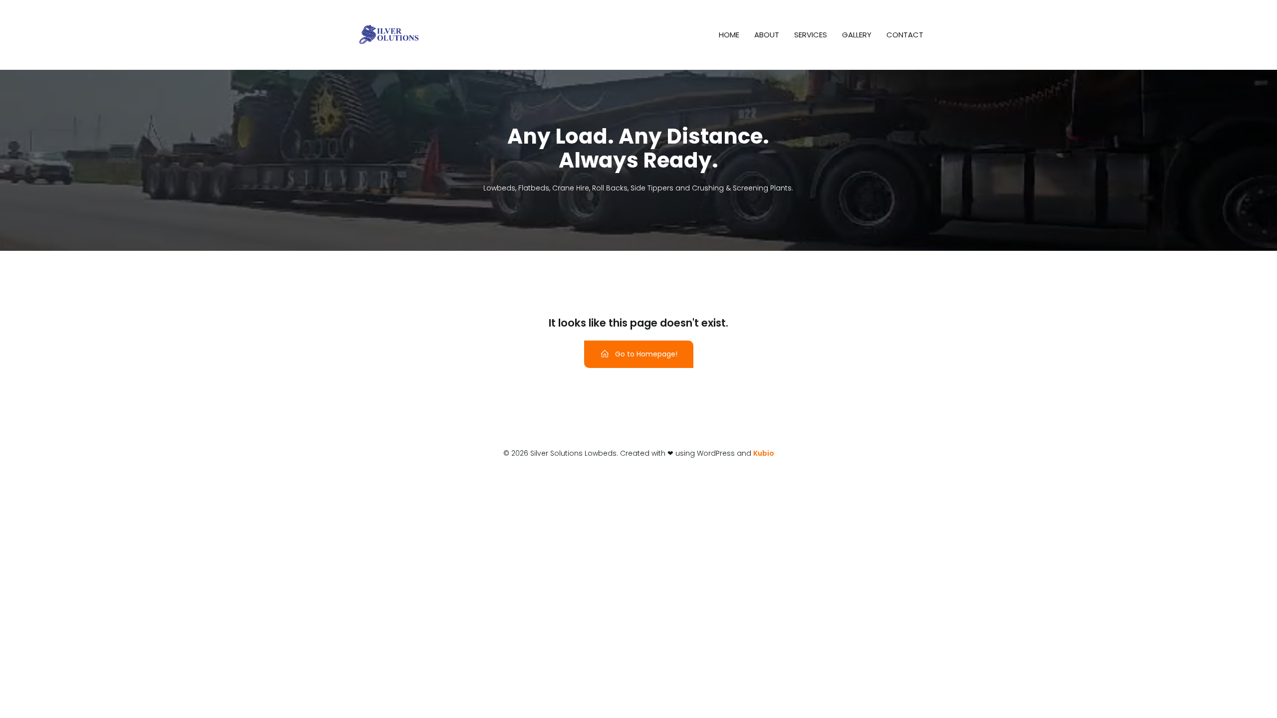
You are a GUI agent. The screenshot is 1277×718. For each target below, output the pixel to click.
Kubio (763, 453)
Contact (904, 34)
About (766, 34)
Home (729, 34)
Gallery (856, 34)
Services (810, 34)
